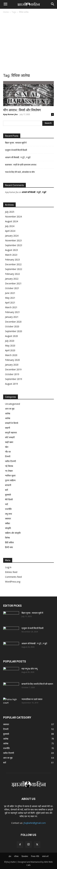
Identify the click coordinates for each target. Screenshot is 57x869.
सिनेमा (7, 537)
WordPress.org (12, 581)
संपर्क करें (45, 856)
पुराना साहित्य (10, 480)
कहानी (7, 427)
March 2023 (11, 254)
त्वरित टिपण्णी (10, 461)
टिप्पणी (7, 456)
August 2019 (11, 383)
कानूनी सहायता (11, 432)
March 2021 (11, 307)
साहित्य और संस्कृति (13, 532)
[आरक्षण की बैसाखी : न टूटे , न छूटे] (11, 647)
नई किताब (9, 465)
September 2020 (13, 331)
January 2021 (11, 316)
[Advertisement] (28, 44)
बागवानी (8, 485)
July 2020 (9, 340)
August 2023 (11, 249)
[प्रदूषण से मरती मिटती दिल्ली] (11, 632)
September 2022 (13, 269)
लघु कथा (8, 513)
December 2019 (13, 369)
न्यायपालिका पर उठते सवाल (32, 699)
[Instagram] (28, 844)
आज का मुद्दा (9, 408)
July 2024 (9, 226)
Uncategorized (12, 403)
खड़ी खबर (9, 442)
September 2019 (13, 379)
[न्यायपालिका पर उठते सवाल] (11, 703)
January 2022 (11, 278)
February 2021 (12, 312)
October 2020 (12, 326)
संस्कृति (8, 528)
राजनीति (8, 508)
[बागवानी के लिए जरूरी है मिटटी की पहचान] (11, 687)
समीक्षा (7, 523)
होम (10, 856)
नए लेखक (9, 470)
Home (6, 12)
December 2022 (13, 264)
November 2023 (13, 240)
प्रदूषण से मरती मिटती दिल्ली (16, 150)
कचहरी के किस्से (11, 422)
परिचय (16, 856)
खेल (6, 446)
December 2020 (13, 321)
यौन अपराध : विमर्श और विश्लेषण (22, 110)
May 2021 (10, 297)
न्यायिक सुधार (10, 475)
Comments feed (13, 576)
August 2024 (11, 221)
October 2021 (12, 288)
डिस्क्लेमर (25, 856)
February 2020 (12, 359)
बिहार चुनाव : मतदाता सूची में (15, 142)
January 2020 (11, 364)
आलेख (7, 413)
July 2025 (9, 211)
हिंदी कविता (9, 542)
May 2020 (10, 345)
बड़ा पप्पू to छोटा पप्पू (30, 668)
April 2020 (10, 350)
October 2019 (12, 374)
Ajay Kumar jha (10, 114)
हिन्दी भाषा (9, 547)
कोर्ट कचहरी (10, 437)
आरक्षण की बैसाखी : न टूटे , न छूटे (18, 157)
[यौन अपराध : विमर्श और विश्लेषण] (28, 93)
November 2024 (13, 216)
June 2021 (10, 292)
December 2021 (13, 283)
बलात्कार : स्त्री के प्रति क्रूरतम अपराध (20, 164)
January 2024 (11, 235)
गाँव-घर (8, 451)
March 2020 (11, 355)
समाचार (8, 518)
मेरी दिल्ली (9, 499)
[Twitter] (37, 844)
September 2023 (13, 245)
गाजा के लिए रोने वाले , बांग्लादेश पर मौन (20, 172)
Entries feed (11, 572)
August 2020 (11, 336)
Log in (8, 567)
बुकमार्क (8, 494)
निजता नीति (35, 856)
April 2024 (10, 230)
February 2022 (12, 273)
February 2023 (12, 259)
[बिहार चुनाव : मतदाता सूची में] (11, 616)
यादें (6, 504)
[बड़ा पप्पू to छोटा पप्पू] (11, 672)
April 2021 (10, 302)
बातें (6, 489)
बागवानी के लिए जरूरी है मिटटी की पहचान (37, 684)
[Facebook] (20, 844)
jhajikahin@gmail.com (34, 822)
